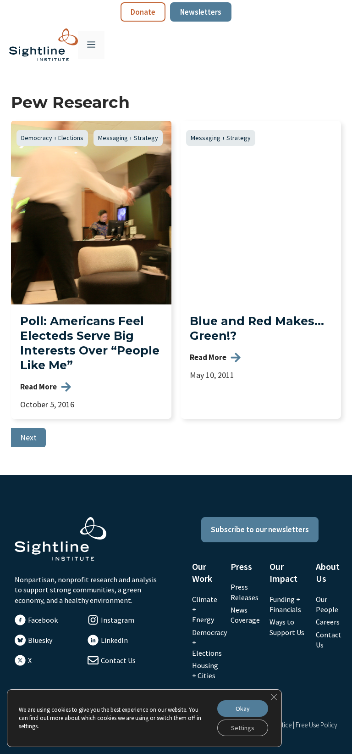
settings (28, 726)
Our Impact (283, 572)
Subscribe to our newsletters (260, 529)
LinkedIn (114, 640)
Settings (242, 728)
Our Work (202, 572)
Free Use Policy (316, 724)
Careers (328, 621)
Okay (243, 708)
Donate (143, 12)
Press (241, 566)
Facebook (43, 620)
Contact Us (118, 660)
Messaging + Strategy (128, 138)
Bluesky (40, 640)
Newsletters (200, 12)
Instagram (117, 620)
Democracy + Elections (52, 138)
